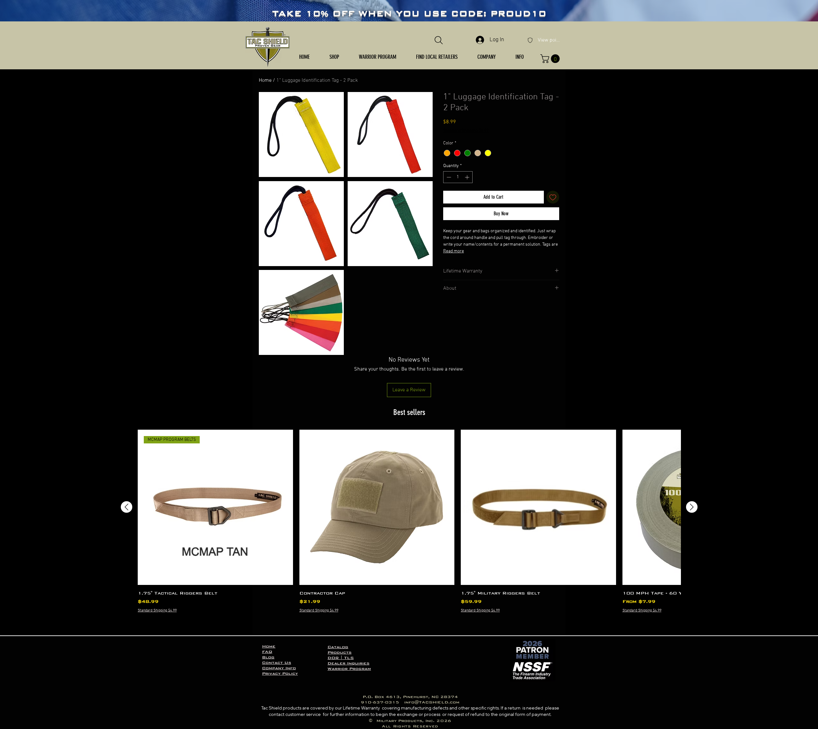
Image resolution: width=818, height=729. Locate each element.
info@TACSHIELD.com (431, 702)
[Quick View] (377, 507)
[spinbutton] (458, 177)
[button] (334, 56)
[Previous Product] (126, 507)
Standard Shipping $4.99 (466, 131)
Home (265, 80)
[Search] (438, 40)
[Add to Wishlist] (552, 197)
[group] (409, 529)
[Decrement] (448, 177)
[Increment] (468, 177)
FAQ (267, 651)
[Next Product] (692, 507)
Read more (453, 251)
